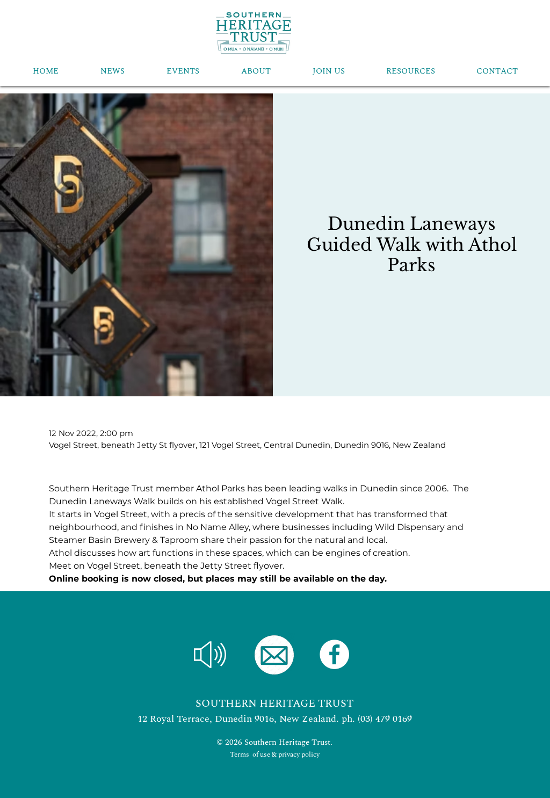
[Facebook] (334, 654)
